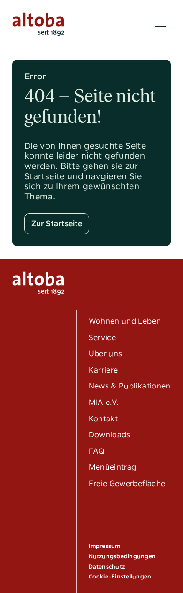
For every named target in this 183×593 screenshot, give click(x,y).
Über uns (105, 353)
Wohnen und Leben (125, 321)
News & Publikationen (130, 385)
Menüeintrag (113, 467)
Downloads (109, 434)
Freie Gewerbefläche (127, 483)
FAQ (97, 451)
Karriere (103, 369)
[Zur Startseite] (38, 23)
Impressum (105, 546)
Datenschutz (107, 566)
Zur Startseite (56, 223)
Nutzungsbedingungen (122, 556)
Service (102, 337)
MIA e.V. (104, 402)
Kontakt (103, 418)
